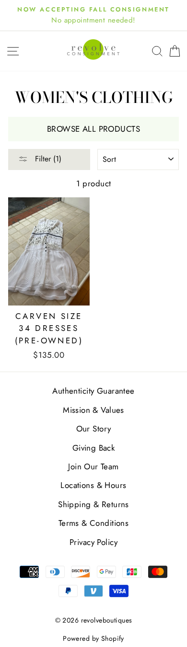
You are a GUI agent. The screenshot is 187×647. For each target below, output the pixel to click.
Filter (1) (47, 158)
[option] (93, 15)
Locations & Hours (93, 485)
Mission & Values (93, 410)
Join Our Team (93, 466)
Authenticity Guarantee (93, 391)
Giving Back (93, 448)
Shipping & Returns (93, 504)
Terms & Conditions (93, 523)
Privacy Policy (93, 542)
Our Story (93, 428)
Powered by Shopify (93, 638)
